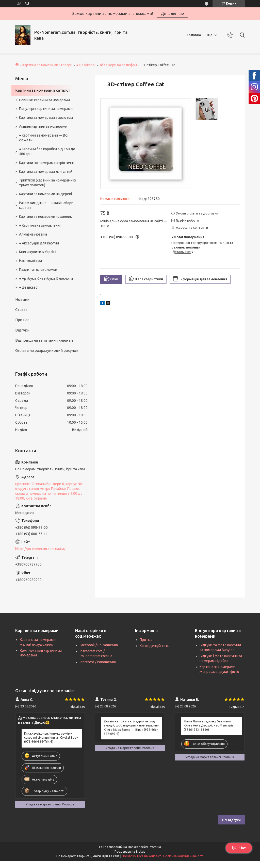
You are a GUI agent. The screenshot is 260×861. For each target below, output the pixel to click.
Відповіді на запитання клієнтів (44, 340)
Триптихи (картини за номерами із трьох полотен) (47, 182)
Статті (21, 309)
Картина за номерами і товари (47, 65)
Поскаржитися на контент (141, 856)
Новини (22, 299)
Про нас (22, 320)
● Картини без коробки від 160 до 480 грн (47, 151)
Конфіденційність (154, 646)
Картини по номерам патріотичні (46, 163)
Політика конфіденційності (183, 856)
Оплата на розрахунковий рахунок (46, 350)
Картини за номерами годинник (45, 216)
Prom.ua (155, 847)
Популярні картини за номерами (46, 109)
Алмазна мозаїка (33, 234)
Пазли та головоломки (38, 270)
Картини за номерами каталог (42, 90)
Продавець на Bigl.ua (130, 851)
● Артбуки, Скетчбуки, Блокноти (46, 278)
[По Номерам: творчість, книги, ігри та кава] (22, 35)
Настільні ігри (30, 261)
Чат (242, 848)
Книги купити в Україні (37, 252)
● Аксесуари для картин (39, 243)
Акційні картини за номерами (43, 126)
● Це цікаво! (85, 65)
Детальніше (172, 13)
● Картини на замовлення (40, 225)
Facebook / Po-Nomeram (99, 645)
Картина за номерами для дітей (45, 172)
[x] (108, 304)
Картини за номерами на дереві (45, 194)
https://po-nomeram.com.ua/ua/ (40, 549)
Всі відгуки (231, 820)
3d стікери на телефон (118, 65)
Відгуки (22, 330)
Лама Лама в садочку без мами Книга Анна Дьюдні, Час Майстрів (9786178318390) (208, 725)
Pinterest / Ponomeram (98, 662)
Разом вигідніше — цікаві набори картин (46, 205)
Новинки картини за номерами (44, 100)
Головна (194, 35)
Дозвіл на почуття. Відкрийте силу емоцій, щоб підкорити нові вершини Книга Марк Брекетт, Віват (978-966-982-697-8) (131, 727)
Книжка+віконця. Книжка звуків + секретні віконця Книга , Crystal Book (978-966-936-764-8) (51, 737)
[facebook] (102, 304)
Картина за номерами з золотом (46, 117)
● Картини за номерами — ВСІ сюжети (43, 137)
